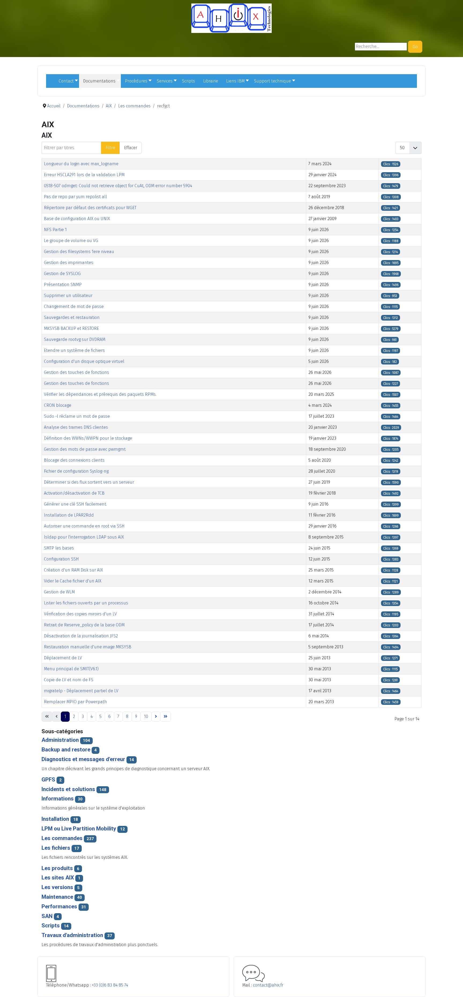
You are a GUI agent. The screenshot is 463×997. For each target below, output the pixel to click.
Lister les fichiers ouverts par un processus (86, 602)
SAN (48, 916)
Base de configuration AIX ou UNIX (77, 218)
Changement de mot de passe (74, 306)
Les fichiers (56, 848)
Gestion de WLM (59, 592)
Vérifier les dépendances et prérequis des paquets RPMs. (100, 394)
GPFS (48, 779)
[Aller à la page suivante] (155, 717)
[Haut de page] (454, 987)
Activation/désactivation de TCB (74, 493)
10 (146, 716)
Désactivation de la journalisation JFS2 (81, 635)
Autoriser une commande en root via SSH (84, 526)
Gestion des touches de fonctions (76, 372)
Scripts (51, 925)
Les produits (57, 868)
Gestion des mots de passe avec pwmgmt (85, 449)
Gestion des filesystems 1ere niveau (79, 251)
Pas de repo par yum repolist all (75, 196)
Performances (59, 906)
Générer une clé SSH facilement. (75, 504)
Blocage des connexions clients (74, 460)
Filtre (110, 147)
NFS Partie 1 (55, 229)
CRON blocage (57, 405)
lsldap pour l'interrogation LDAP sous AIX (84, 537)
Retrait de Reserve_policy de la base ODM (84, 624)
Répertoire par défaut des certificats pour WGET (90, 207)
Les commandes (62, 838)
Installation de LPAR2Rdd (69, 515)
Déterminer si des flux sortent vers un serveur (89, 482)
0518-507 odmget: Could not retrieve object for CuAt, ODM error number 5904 (118, 185)
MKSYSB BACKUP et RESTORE (71, 328)
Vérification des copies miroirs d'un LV (80, 613)
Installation (55, 819)
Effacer (130, 147)
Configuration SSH (61, 559)
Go (415, 46)
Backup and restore (66, 749)
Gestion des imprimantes (68, 262)
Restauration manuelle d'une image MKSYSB (87, 646)
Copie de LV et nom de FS (68, 679)
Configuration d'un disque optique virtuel (84, 361)
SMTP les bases (59, 548)
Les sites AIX (58, 877)
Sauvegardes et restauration (72, 317)
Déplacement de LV (63, 657)
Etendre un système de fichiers (74, 350)
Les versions (57, 887)
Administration (60, 740)
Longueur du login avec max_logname (81, 163)
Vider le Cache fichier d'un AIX (72, 581)
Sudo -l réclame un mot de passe (77, 416)
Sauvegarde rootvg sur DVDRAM (74, 339)
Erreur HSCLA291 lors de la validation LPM (84, 174)
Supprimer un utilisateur (68, 295)
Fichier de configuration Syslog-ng (76, 471)
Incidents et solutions (68, 789)
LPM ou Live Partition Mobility (79, 828)
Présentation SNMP (63, 284)
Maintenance (57, 897)
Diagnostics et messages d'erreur (83, 759)
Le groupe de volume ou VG (71, 240)
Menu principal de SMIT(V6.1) (71, 668)
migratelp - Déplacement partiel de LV (81, 690)
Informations (58, 798)
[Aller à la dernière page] (165, 717)
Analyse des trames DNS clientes (76, 427)
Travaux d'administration (72, 935)
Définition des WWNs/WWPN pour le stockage (88, 438)
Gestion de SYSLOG (62, 273)
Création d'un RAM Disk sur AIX (73, 570)
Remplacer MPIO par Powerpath (75, 701)
